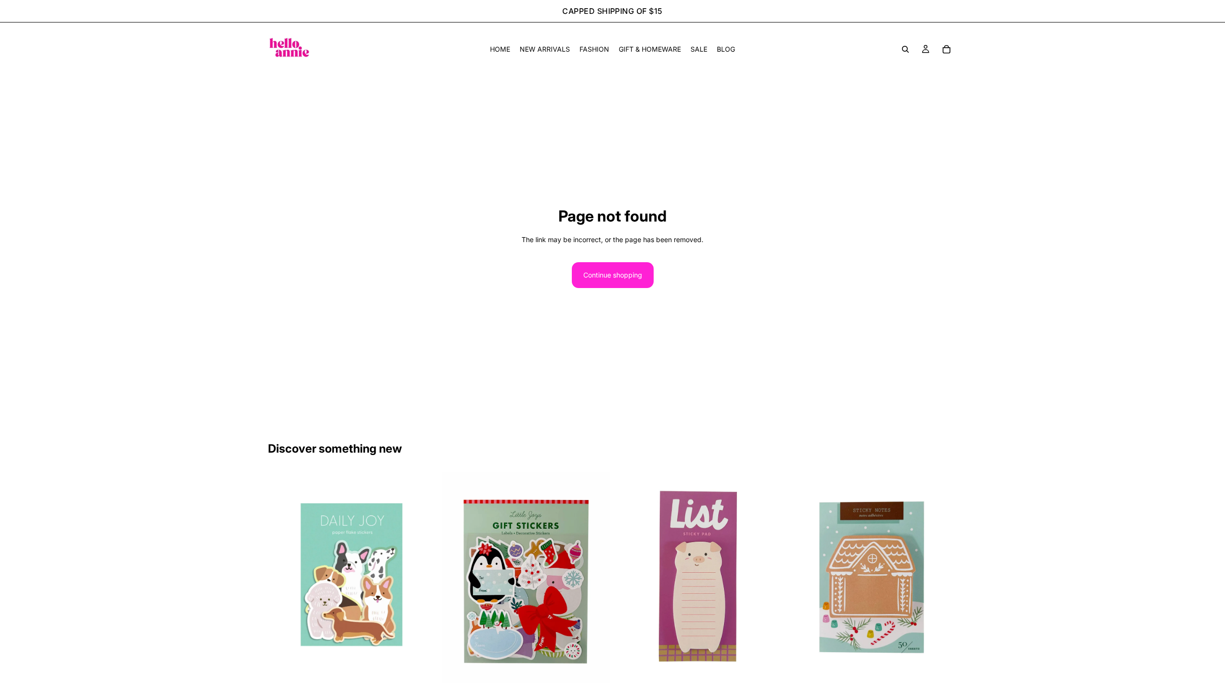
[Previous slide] (282, 577)
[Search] (905, 49)
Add (429, 668)
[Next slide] (421, 577)
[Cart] (946, 49)
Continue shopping (612, 275)
